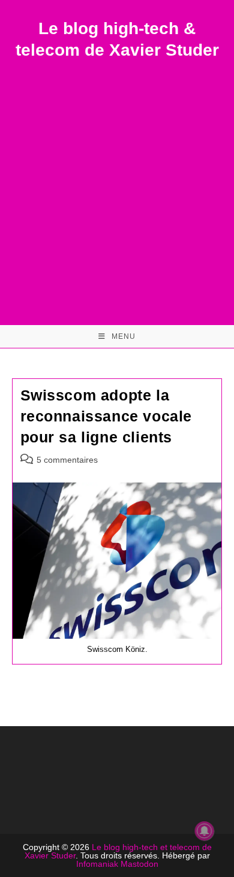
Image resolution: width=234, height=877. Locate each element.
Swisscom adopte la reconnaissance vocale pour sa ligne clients (106, 416)
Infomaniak (97, 864)
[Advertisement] (117, 184)
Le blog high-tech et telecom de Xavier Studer (118, 851)
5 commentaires (67, 460)
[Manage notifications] (204, 830)
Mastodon (139, 864)
